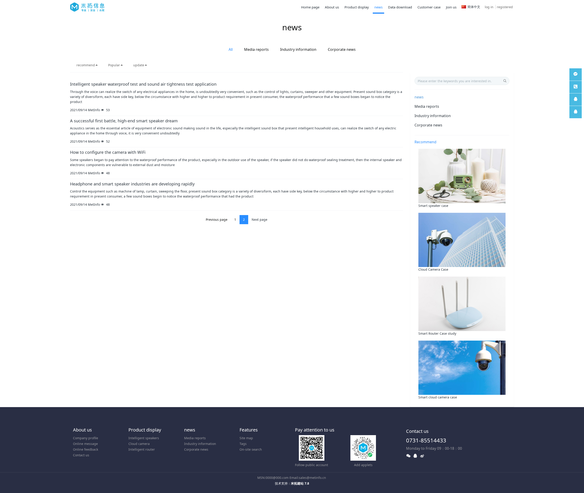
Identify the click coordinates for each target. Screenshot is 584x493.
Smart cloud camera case (437, 397)
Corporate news (342, 49)
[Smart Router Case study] (462, 303)
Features (249, 430)
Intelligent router (141, 449)
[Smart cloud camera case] (462, 367)
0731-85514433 (426, 440)
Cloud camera (139, 444)
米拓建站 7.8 (300, 483)
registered (505, 7)
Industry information (298, 49)
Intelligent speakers (143, 438)
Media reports (256, 49)
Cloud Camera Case (433, 269)
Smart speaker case (433, 205)
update (138, 65)
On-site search (251, 449)
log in (489, 7)
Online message (85, 444)
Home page (310, 7)
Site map (246, 438)
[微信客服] (575, 74)
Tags (243, 444)
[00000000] (575, 87)
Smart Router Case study (437, 333)
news (419, 97)
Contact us (81, 455)
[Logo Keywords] (87, 7)
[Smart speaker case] (462, 175)
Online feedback (85, 449)
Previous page (216, 219)
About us (82, 430)
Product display (144, 430)
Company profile (85, 438)
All (231, 49)
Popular (114, 65)
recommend (85, 65)
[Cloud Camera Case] (462, 239)
